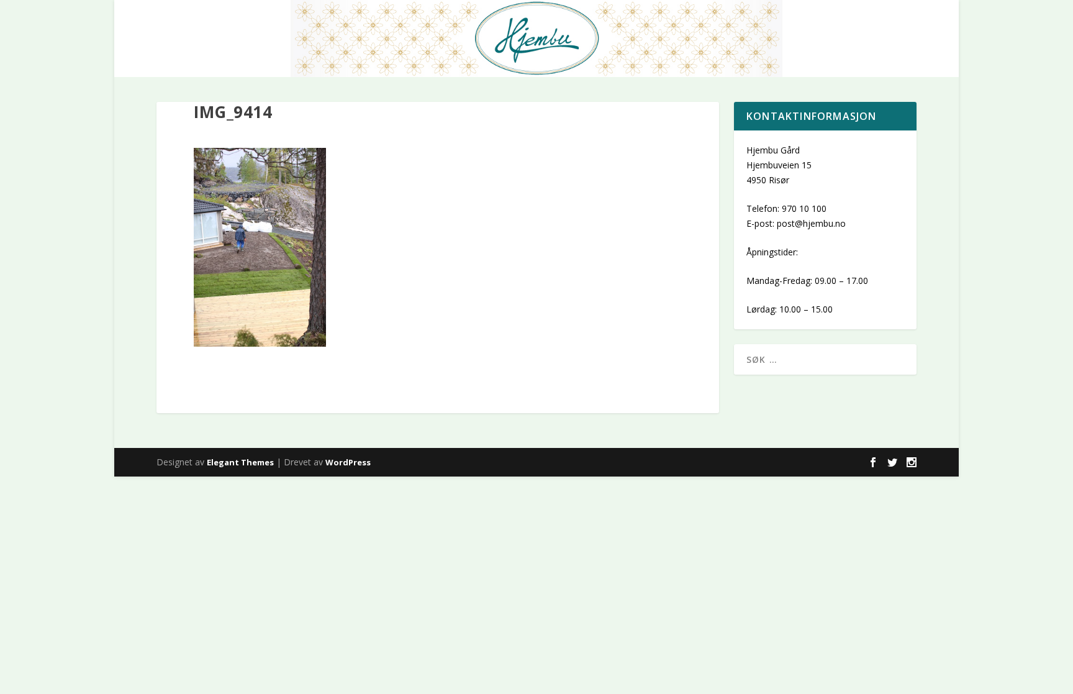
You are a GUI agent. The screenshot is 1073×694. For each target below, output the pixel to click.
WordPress (348, 462)
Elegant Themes (240, 462)
